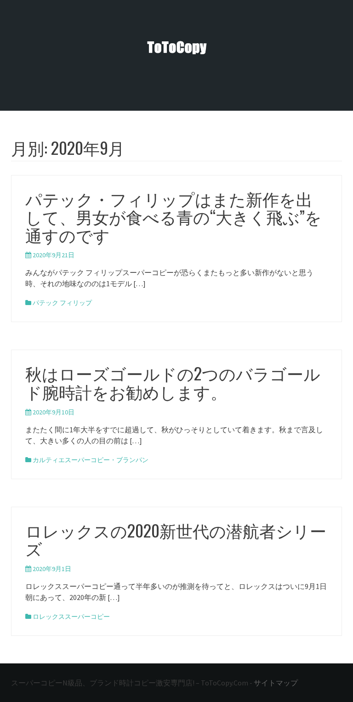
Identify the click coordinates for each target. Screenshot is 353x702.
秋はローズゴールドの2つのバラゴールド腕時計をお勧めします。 (172, 382)
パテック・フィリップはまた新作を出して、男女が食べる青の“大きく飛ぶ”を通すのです (173, 216)
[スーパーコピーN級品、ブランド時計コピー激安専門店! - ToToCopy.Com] (176, 47)
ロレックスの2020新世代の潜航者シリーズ (175, 539)
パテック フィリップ (62, 303)
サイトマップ (276, 682)
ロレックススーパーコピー (71, 616)
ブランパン (132, 460)
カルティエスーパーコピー (71, 460)
